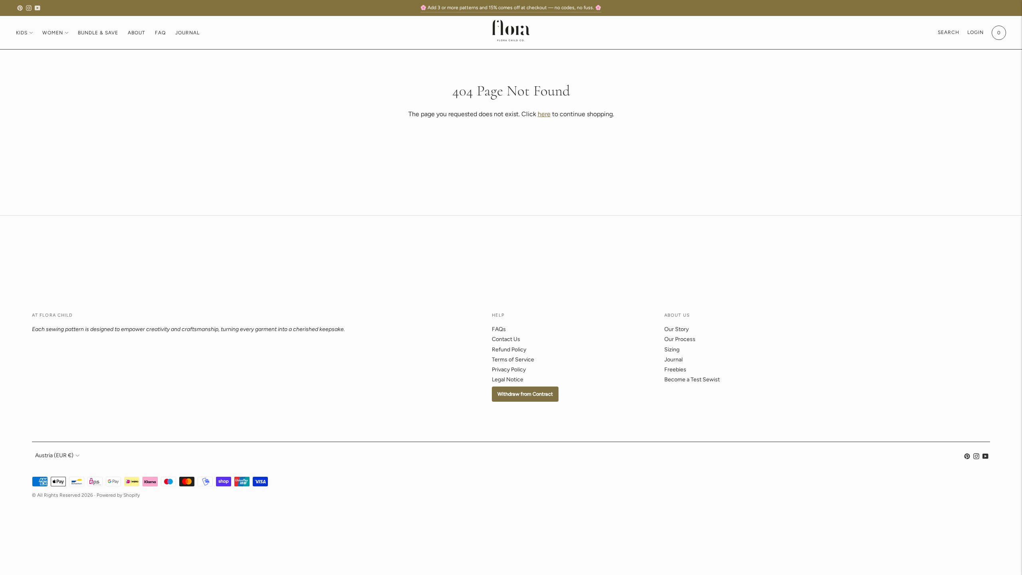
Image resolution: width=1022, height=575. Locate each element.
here (544, 114)
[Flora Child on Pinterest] (20, 8)
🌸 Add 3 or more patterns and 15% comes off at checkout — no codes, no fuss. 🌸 (510, 7)
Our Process (679, 339)
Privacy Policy (509, 369)
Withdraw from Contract (525, 394)
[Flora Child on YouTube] (37, 8)
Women (52, 33)
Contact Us (506, 339)
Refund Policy (509, 349)
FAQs (499, 329)
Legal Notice (507, 379)
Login (975, 32)
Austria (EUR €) (54, 455)
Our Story (676, 329)
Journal (187, 33)
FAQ (160, 33)
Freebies (675, 369)
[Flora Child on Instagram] (29, 8)
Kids (22, 33)
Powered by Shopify (118, 495)
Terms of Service (513, 359)
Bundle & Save (98, 33)
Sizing (671, 349)
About (136, 33)
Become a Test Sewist (692, 379)
